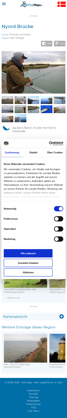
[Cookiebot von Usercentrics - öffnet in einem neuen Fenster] (49, 143)
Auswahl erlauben (28, 262)
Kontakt (33, 393)
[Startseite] (31, 4)
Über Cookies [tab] (55, 152)
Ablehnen (28, 272)
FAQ (33, 407)
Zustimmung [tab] (12, 152)
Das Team (33, 411)
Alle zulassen (28, 253)
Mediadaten (33, 400)
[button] (46, 43)
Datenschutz (33, 404)
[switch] (58, 218)
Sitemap (33, 397)
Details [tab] (34, 152)
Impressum (33, 390)
